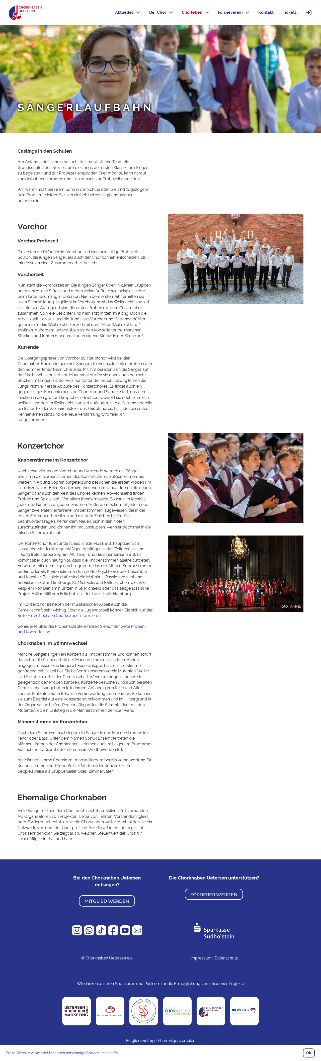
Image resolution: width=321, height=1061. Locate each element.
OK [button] (308, 1053)
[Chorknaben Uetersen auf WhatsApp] (89, 934)
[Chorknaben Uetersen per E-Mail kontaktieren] (137, 934)
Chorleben (192, 12)
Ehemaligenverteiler (176, 1040)
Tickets (290, 12)
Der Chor (157, 12)
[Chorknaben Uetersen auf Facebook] (113, 934)
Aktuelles (124, 12)
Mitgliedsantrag (140, 1040)
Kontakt (266, 12)
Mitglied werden (107, 901)
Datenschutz (226, 958)
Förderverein (230, 12)
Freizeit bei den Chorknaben (53, 615)
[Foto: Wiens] (235, 573)
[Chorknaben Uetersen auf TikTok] (101, 934)
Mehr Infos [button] (110, 1053)
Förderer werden (213, 894)
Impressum (201, 958)
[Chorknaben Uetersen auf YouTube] (125, 934)
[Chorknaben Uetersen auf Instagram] (77, 934)
